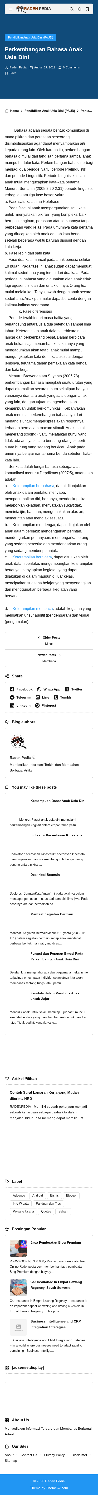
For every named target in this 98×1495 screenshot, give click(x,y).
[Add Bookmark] (10, 73)
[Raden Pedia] (33, 9)
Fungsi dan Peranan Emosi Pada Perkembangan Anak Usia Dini (56, 956)
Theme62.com (57, 1488)
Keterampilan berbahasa (33, 486)
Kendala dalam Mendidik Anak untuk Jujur (54, 996)
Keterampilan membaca (33, 609)
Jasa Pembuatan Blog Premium (55, 1242)
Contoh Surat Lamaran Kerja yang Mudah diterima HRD (44, 1095)
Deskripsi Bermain (45, 875)
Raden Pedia (18, 67)
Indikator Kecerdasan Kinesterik (56, 835)
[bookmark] (87, 9)
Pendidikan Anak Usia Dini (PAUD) (30, 37)
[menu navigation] (11, 9)
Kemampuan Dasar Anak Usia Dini (57, 801)
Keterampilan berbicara (32, 557)
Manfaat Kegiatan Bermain (51, 914)
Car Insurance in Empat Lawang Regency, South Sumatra (56, 1284)
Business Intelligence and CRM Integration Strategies (55, 1324)
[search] (71, 9)
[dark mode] (79, 9)
